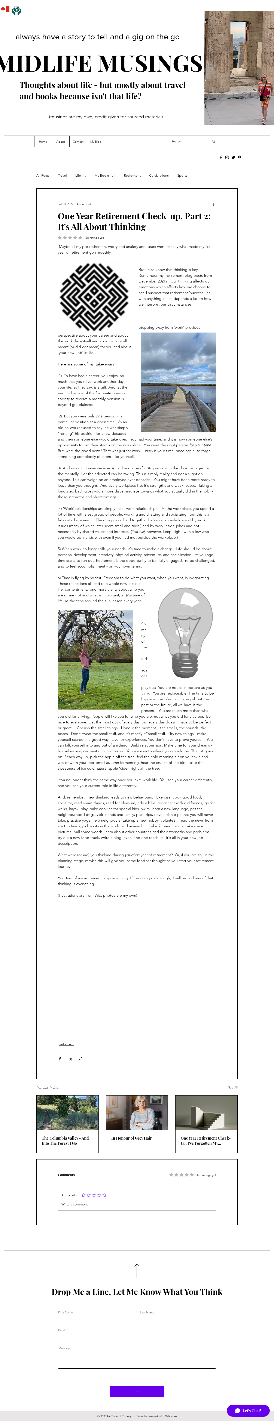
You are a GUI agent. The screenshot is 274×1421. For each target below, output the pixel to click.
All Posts (42, 175)
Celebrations (159, 175)
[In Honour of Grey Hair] (137, 1113)
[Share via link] (81, 1059)
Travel (62, 175)
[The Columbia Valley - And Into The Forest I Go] (67, 1113)
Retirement (132, 175)
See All (233, 1087)
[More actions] (213, 204)
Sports (182, 175)
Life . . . (80, 175)
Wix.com (171, 1416)
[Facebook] (221, 157)
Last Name (147, 1312)
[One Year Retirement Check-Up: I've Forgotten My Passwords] (206, 1113)
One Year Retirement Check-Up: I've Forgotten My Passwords (206, 1141)
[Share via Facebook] (60, 1059)
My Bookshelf (105, 175)
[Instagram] (227, 157)
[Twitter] (233, 157)
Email (61, 1330)
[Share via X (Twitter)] (70, 1059)
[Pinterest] (239, 157)
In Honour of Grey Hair (131, 1138)
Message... (65, 1348)
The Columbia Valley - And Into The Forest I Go (65, 1141)
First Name (65, 1312)
